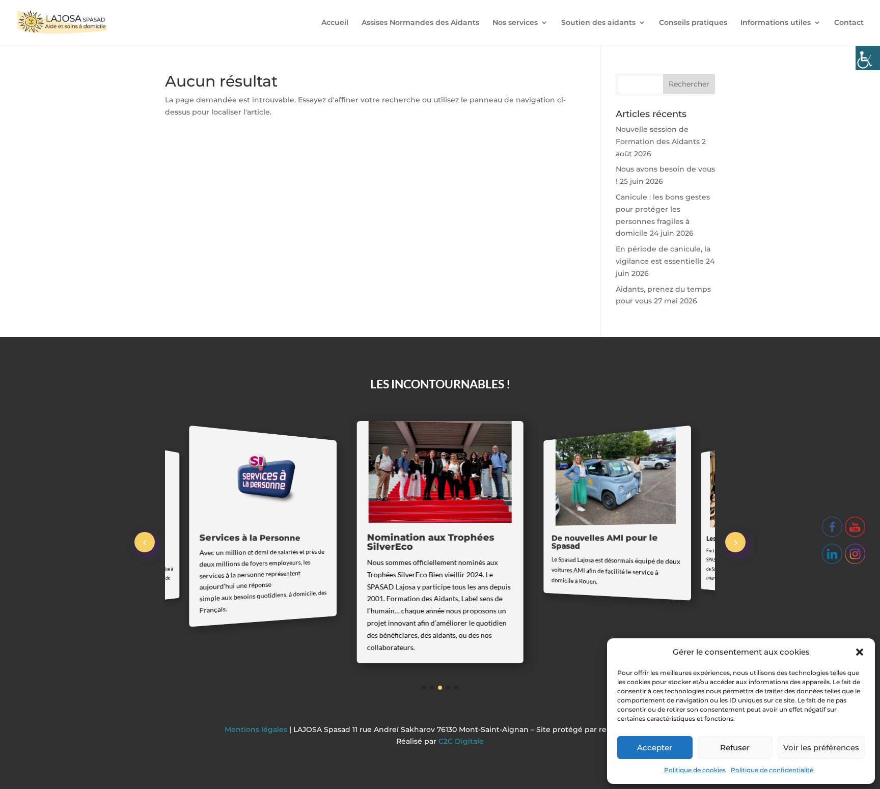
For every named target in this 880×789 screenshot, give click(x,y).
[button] (860, 652)
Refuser (735, 747)
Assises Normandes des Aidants (420, 23)
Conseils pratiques (693, 23)
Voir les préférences (821, 747)
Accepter (654, 747)
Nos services (515, 23)
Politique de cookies (695, 770)
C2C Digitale (461, 741)
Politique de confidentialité (772, 770)
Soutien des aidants (598, 23)
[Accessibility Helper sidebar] (868, 58)
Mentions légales (257, 729)
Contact (849, 23)
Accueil (334, 23)
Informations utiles (775, 23)
